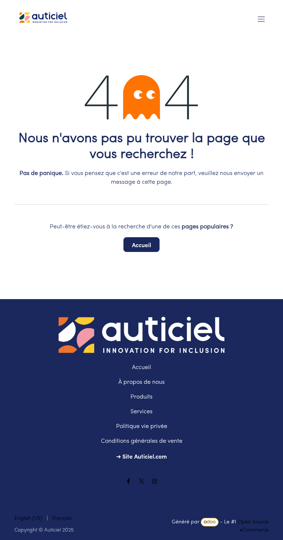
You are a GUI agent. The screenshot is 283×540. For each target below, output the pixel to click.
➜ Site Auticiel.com (141, 456)
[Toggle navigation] (261, 18)
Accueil (141, 245)
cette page (156, 182)
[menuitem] (28, 518)
